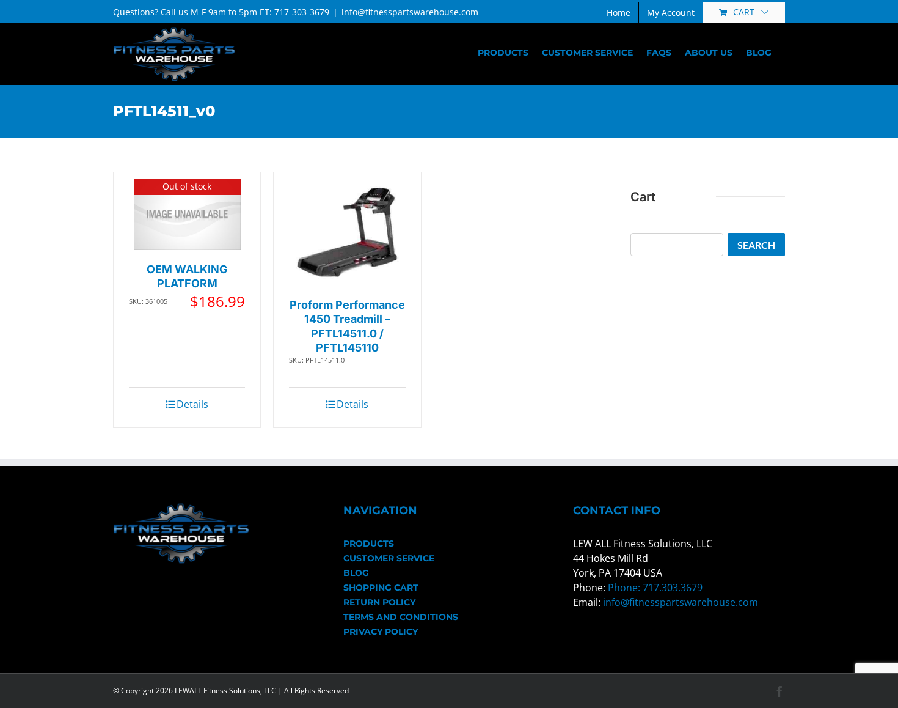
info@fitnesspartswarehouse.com (409, 12)
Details (192, 404)
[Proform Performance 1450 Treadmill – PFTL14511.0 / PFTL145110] (347, 232)
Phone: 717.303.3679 (655, 587)
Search (756, 245)
